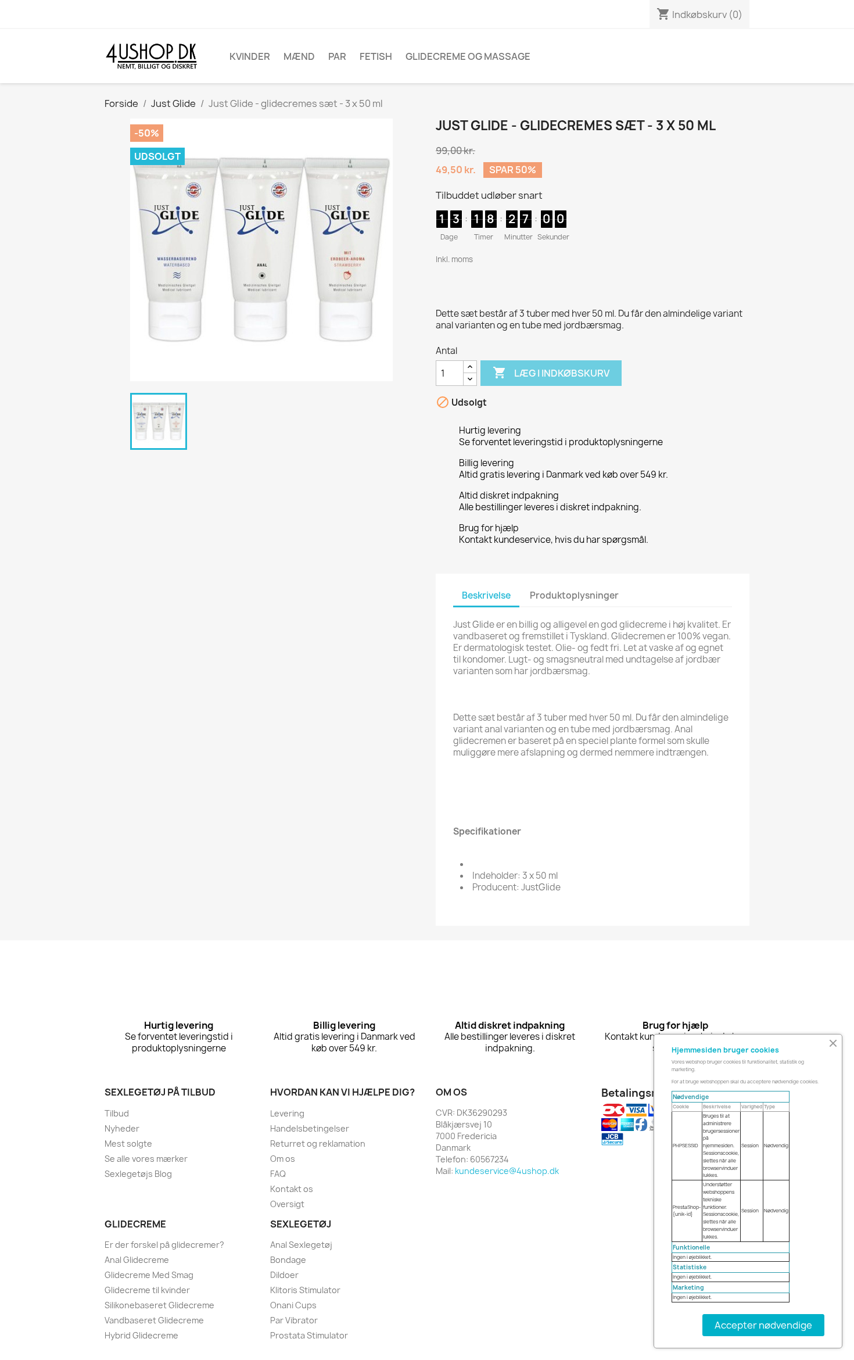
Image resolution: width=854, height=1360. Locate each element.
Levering (287, 1113)
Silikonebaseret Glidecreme (159, 1305)
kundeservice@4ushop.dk (507, 1170)
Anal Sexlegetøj (301, 1244)
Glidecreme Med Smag (149, 1274)
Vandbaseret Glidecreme (154, 1320)
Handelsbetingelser (309, 1128)
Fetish (376, 56)
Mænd (299, 56)
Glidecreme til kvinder (147, 1289)
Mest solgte (128, 1143)
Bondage (288, 1259)
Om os (282, 1158)
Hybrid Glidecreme (141, 1335)
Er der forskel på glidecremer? (164, 1244)
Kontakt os (291, 1188)
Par (337, 56)
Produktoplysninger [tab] (574, 595)
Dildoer (284, 1274)
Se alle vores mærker (146, 1158)
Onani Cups (293, 1305)
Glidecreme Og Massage (468, 56)
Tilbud (117, 1113)
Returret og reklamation (317, 1143)
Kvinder (249, 56)
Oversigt (287, 1203)
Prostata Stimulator (309, 1335)
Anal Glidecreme (137, 1259)
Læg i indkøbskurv (551, 373)
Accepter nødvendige (763, 1325)
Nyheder (122, 1128)
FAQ (278, 1173)
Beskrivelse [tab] (486, 595)
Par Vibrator (294, 1320)
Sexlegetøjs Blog (138, 1173)
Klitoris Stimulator (305, 1289)
